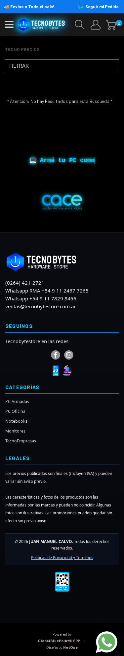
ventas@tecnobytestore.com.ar (40, 306)
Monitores (15, 431)
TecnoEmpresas (20, 441)
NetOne (62, 647)
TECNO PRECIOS (22, 49)
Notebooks (16, 421)
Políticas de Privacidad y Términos (62, 557)
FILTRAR (18, 65)
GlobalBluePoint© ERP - (62, 638)
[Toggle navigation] (9, 24)
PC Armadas (17, 401)
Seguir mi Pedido (102, 6)
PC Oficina (15, 411)
